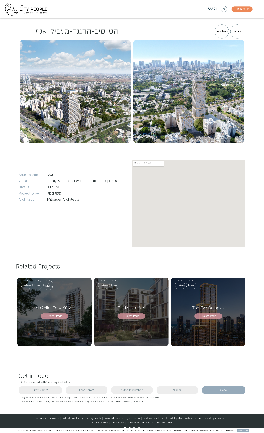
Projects (54, 418)
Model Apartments (214, 418)
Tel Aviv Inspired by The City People (82, 418)
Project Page (54, 316)
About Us (41, 418)
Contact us (118, 422)
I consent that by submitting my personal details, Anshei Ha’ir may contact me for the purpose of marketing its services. (83, 401)
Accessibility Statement (140, 422)
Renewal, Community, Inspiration (122, 418)
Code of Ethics (100, 422)
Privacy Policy (164, 422)
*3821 (212, 8)
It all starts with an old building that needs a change (172, 418)
